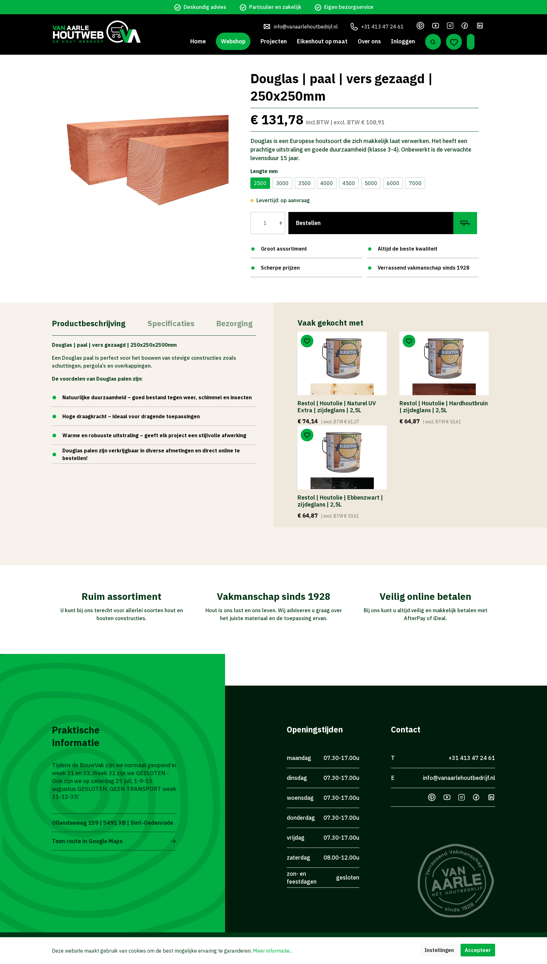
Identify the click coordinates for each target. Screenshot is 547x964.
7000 (415, 183)
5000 (371, 183)
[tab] (88, 323)
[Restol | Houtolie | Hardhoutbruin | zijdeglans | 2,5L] (444, 363)
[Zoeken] (433, 42)
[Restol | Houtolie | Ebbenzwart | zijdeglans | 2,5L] (342, 457)
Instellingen (439, 950)
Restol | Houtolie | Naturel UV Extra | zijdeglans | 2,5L (337, 407)
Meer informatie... (272, 951)
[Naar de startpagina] (96, 31)
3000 (282, 183)
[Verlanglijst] (454, 42)
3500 (304, 183)
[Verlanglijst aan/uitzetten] (307, 341)
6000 (393, 183)
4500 (349, 183)
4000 (326, 183)
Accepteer (478, 950)
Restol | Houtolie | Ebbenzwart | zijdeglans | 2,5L (340, 501)
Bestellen (308, 223)
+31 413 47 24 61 (382, 26)
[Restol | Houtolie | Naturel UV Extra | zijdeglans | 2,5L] (342, 363)
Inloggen (403, 41)
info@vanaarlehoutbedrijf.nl (306, 26)
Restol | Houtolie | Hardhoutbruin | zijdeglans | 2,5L (443, 407)
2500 (260, 183)
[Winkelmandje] (471, 42)
